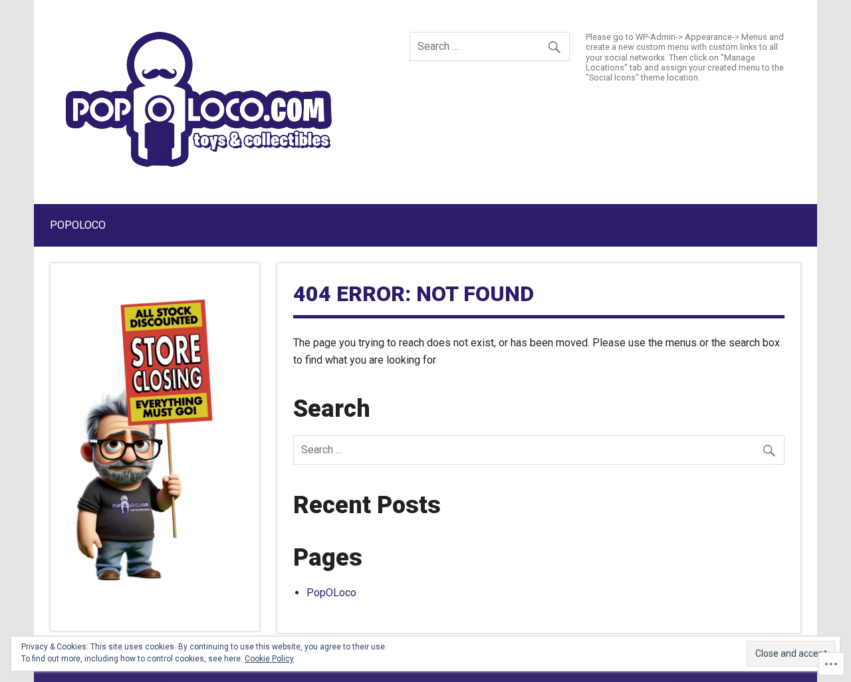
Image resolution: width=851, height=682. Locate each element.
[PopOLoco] (199, 163)
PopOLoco (78, 225)
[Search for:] (490, 46)
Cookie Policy (269, 658)
